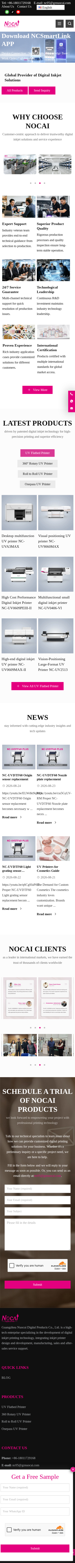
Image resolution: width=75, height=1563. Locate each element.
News (37, 717)
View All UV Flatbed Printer (39, 686)
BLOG (6, 1377)
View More (39, 390)
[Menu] (60, 24)
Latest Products (37, 423)
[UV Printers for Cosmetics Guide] (53, 848)
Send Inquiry (42, 90)
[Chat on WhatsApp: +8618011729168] (71, 401)
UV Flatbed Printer (37, 453)
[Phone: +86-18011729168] (71, 394)
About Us (8, 6)
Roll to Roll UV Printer (37, 474)
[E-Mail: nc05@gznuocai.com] (71, 408)
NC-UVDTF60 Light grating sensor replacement (16, 870)
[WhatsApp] (7, 12)
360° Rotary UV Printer (37, 463)
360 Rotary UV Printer (16, 1414)
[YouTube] (18, 12)
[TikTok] (12, 12)
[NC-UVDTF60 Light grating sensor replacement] (18, 848)
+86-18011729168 (19, 3)
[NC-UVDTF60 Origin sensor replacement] (18, 757)
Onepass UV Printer (37, 484)
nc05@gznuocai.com (57, 3)
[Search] (70, 24)
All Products (15, 90)
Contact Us (24, 6)
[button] (25, 59)
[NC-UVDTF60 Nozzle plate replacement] (53, 757)
